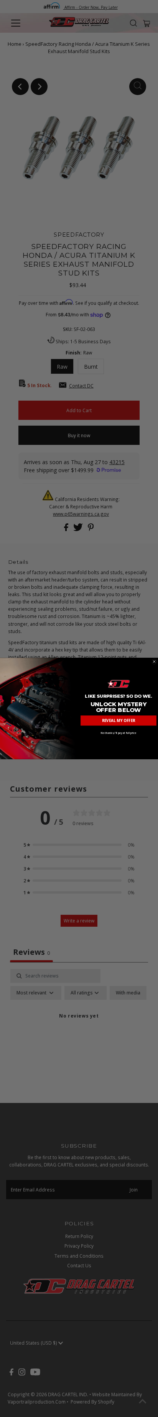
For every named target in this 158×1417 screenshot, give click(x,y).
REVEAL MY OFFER (118, 720)
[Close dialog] (154, 661)
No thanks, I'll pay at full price (118, 732)
